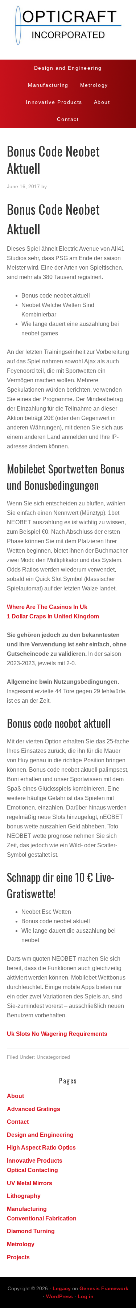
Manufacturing (27, 1209)
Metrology (20, 1244)
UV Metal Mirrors (29, 1183)
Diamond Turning (31, 1231)
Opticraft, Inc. (68, 30)
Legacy (62, 1288)
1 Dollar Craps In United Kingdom (53, 616)
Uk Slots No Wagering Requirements (57, 1034)
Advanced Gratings (33, 1109)
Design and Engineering (40, 1135)
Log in (86, 1296)
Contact (18, 1122)
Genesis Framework (103, 1288)
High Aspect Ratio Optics (41, 1147)
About (15, 1096)
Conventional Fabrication (42, 1218)
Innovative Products (34, 1161)
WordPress (59, 1296)
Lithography (24, 1196)
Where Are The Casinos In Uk (47, 607)
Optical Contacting (32, 1170)
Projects (18, 1257)
